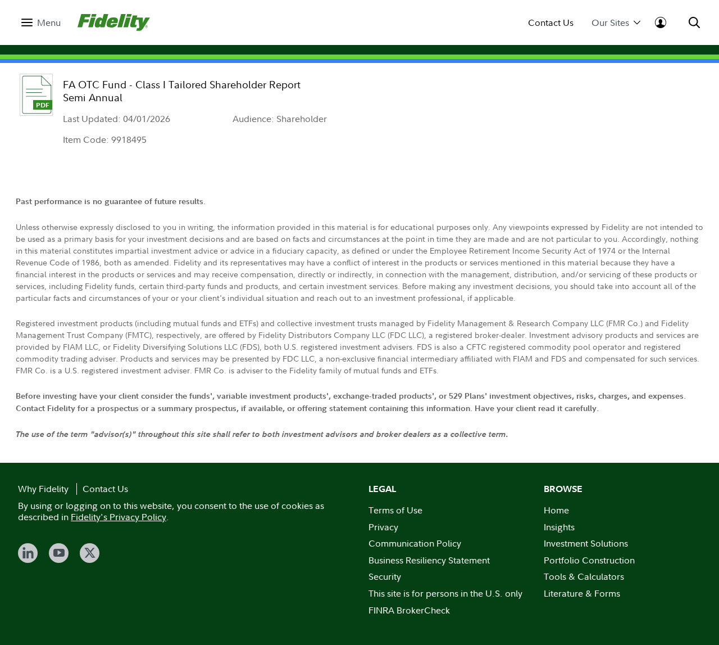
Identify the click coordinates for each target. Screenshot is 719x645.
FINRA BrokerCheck (409, 610)
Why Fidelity (43, 488)
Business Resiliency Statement (429, 560)
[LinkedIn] (28, 553)
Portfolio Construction (589, 560)
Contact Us (551, 23)
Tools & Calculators (584, 576)
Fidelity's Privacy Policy (118, 517)
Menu (49, 23)
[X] (89, 553)
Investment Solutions (586, 543)
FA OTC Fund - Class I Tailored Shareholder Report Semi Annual (182, 91)
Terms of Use (395, 510)
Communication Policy (414, 543)
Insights (559, 527)
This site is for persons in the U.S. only (445, 593)
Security (384, 576)
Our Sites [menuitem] (610, 23)
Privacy (383, 527)
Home (556, 510)
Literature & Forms (582, 593)
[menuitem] (41, 23)
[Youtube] (59, 553)
